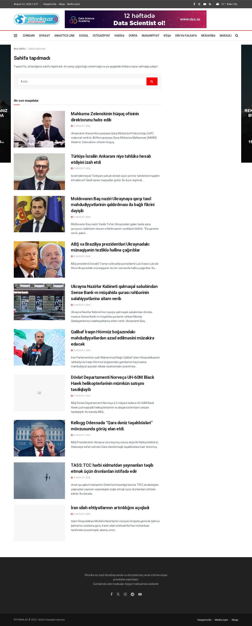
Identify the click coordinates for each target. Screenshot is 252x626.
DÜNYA (133, 35)
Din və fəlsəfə (186, 35)
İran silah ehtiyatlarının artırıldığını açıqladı (110, 507)
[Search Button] (152, 81)
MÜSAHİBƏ (208, 35)
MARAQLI (226, 35)
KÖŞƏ (167, 35)
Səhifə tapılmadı (36, 48)
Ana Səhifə (19, 48)
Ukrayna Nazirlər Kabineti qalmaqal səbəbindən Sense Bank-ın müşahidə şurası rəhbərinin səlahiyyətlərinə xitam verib (114, 292)
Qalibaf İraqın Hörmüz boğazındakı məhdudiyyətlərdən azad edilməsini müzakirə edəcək (112, 338)
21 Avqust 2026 (81, 126)
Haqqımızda (49, 4)
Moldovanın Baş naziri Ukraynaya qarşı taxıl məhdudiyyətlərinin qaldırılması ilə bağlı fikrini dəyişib (112, 204)
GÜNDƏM (29, 35)
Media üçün (73, 4)
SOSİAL (83, 35)
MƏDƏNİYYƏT (150, 35)
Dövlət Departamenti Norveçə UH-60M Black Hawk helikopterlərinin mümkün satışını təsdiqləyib (112, 383)
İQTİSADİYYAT (101, 35)
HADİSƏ (119, 35)
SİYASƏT (44, 35)
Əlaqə (62, 4)
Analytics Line (64, 35)
